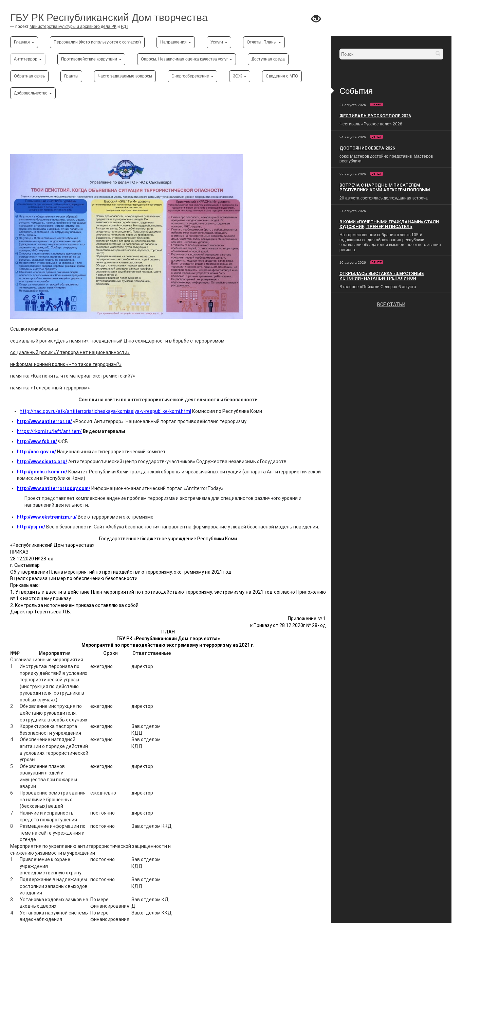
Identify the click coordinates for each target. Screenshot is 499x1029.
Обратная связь (29, 76)
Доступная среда (268, 59)
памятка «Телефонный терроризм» (50, 387)
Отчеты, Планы (262, 42)
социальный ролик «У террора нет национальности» (70, 352)
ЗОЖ (238, 76)
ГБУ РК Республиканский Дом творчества (109, 17)
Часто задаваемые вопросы (125, 76)
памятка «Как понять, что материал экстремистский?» (72, 376)
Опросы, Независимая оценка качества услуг (185, 59)
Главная (22, 42)
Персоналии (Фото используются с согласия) (97, 42)
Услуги (217, 42)
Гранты (71, 76)
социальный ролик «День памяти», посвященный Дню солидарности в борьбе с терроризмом (117, 341)
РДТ (124, 26)
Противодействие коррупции (89, 59)
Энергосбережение (190, 76)
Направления (174, 42)
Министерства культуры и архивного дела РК (73, 26)
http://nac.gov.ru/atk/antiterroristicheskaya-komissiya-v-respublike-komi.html (105, 411)
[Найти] (438, 54)
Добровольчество (31, 93)
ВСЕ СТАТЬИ (391, 304)
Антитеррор (26, 59)
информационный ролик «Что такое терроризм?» (66, 364)
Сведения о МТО (282, 76)
